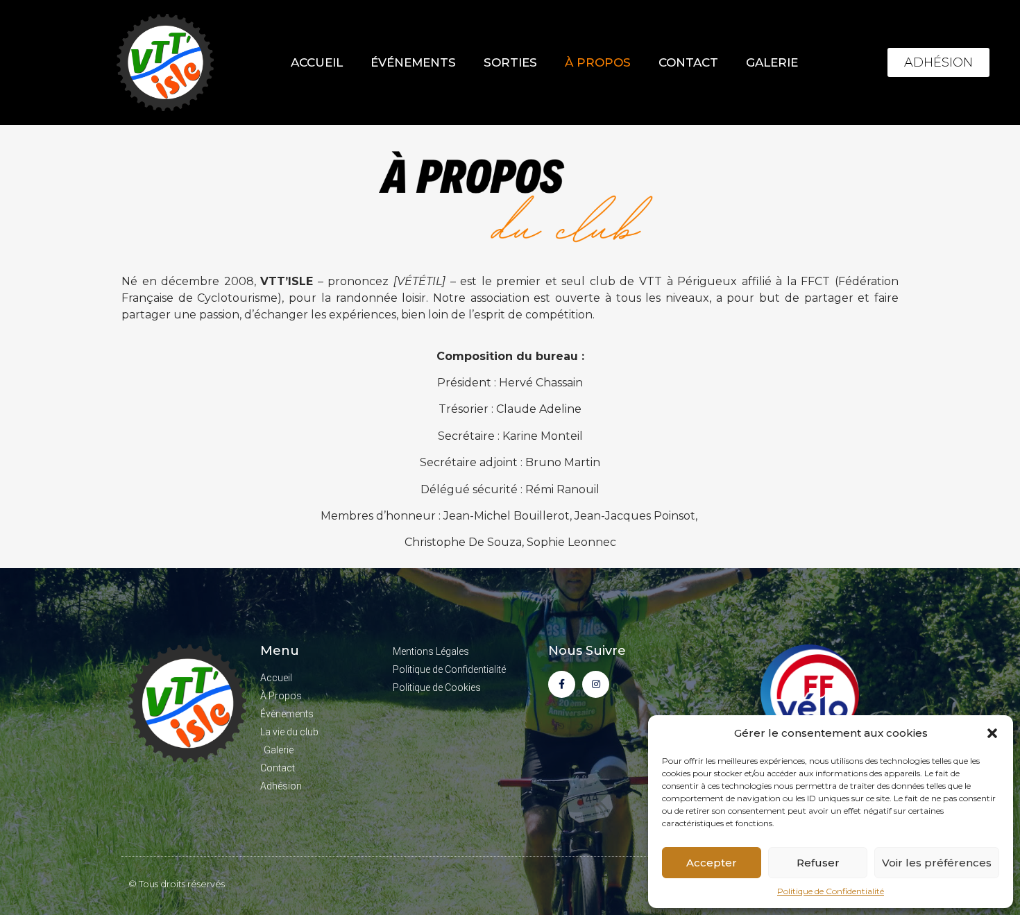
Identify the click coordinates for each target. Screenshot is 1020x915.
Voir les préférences (937, 862)
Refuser (818, 862)
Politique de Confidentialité (830, 891)
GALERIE (772, 62)
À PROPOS (598, 62)
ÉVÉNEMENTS (413, 62)
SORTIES (510, 62)
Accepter (711, 862)
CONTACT (688, 62)
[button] (992, 733)
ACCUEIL (317, 62)
